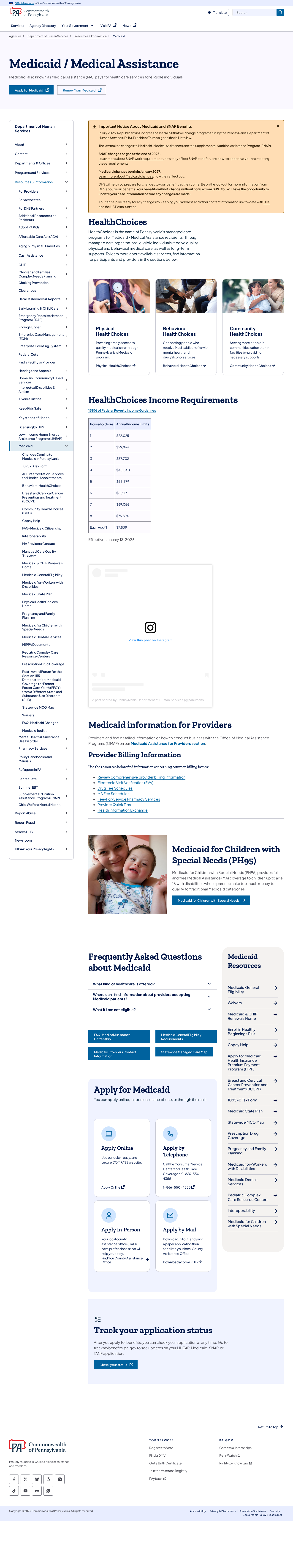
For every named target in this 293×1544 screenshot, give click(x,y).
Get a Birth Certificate (165, 1463)
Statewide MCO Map (38, 707)
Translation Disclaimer (253, 1511)
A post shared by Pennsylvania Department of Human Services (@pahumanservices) (153, 700)
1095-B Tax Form (35, 466)
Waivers (28, 715)
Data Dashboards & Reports (39, 299)
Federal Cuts (28, 354)
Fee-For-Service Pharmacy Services (129, 799)
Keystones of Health (34, 418)
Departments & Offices (32, 163)
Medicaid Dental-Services (41, 637)
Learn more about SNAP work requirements (131, 158)
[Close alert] (278, 126)
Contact (21, 154)
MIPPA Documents (36, 644)
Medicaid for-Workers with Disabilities (42, 584)
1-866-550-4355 (179, 1187)
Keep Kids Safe (30, 408)
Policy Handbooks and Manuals (35, 759)
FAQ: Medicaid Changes (40, 723)
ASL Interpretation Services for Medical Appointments (43, 476)
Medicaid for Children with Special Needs (42, 627)
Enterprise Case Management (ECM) (41, 337)
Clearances (27, 290)
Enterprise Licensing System (40, 346)
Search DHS (24, 832)
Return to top (268, 1427)
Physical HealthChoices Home (40, 604)
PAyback (156, 1478)
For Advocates (30, 200)
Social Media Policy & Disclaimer (262, 1514)
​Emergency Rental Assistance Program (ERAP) (41, 318)
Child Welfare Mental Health (39, 804)
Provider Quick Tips (114, 804)
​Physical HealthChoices (113, 366)
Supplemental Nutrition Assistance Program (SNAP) (39, 796)
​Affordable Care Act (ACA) (38, 236)
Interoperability (34, 536)
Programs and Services (32, 173)
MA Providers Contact (38, 543)
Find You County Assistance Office (122, 1260)
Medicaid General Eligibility (42, 575)
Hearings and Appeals (35, 371)
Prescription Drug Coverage (43, 664)
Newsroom (23, 840)
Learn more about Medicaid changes (126, 176)
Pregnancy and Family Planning (38, 615)
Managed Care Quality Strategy (39, 553)
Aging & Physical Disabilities (39, 246)
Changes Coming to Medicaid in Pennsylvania (40, 456)
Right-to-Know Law (233, 1463)
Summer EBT (28, 787)
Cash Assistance (31, 255)
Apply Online (113, 1187)
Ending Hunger (30, 327)
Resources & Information (34, 182)
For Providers (28, 191)
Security (275, 1511)
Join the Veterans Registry (168, 1471)
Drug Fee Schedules (115, 788)
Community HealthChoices (250, 366)
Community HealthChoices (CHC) (42, 511)
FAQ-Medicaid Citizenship (41, 528)
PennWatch (228, 1455)
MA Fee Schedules (113, 793)
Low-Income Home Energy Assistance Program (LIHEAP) (40, 436)
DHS (266, 202)
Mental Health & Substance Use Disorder (39, 739)
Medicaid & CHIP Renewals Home (42, 565)
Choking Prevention (34, 282)
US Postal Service (123, 207)
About (19, 144)
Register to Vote (161, 1448)
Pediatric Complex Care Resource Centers (40, 654)
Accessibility (198, 1511)
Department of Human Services (34, 128)
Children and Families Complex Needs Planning (37, 274)
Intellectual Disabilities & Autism (37, 389)
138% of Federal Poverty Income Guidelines (122, 410)
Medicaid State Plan (37, 594)
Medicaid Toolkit (34, 730)
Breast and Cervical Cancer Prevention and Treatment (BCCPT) (42, 497)
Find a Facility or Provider (37, 362)
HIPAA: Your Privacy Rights (34, 849)
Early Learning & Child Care (39, 308)
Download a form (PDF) (180, 1262)
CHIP (22, 265)
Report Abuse (25, 813)
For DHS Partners (31, 208)
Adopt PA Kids (29, 227)
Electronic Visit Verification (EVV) (125, 782)
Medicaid (26, 446)
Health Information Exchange (123, 810)
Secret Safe (28, 779)
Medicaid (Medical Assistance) (160, 146)
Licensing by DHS (31, 427)
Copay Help (31, 520)
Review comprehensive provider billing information (141, 777)
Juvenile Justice (30, 399)
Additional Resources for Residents (37, 218)
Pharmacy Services (33, 748)
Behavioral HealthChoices (41, 485)
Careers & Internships (235, 1448)
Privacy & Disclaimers (223, 1511)
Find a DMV (157, 1455)
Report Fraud (25, 822)
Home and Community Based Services (41, 380)
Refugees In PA (30, 769)
